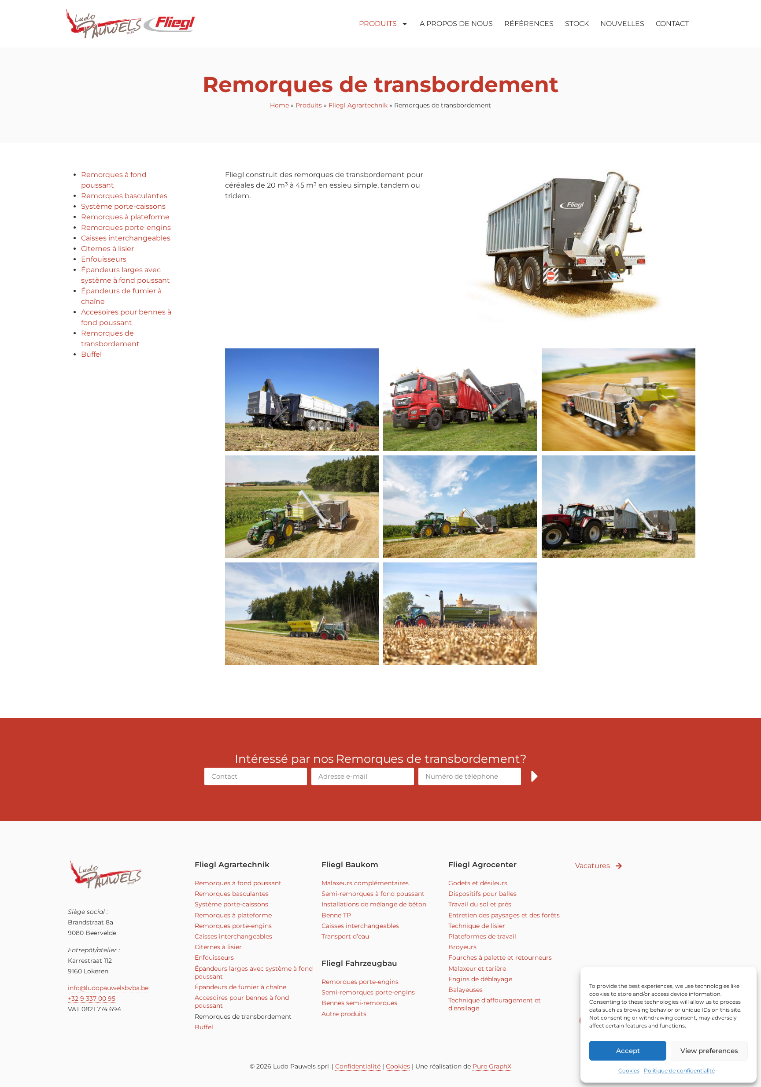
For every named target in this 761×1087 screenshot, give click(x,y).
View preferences (709, 1050)
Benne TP (336, 915)
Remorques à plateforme (125, 217)
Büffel (91, 354)
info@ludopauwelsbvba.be (108, 988)
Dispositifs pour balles (482, 894)
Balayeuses (465, 990)
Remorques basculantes (124, 196)
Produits (378, 23)
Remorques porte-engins (126, 227)
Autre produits (343, 1014)
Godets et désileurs (477, 883)
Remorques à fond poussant (238, 883)
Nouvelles (622, 23)
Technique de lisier (476, 926)
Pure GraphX (492, 1066)
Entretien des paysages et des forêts (504, 915)
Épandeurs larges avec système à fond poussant (254, 972)
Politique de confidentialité (679, 1070)
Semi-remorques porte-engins (368, 992)
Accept (628, 1050)
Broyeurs (462, 947)
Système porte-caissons (123, 206)
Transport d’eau (345, 936)
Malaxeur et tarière (477, 968)
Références (529, 23)
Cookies (628, 1070)
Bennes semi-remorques (359, 1003)
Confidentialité (357, 1066)
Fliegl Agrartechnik (358, 105)
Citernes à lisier (107, 248)
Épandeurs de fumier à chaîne (240, 987)
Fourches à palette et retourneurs (500, 957)
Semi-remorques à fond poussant (373, 894)
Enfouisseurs (103, 259)
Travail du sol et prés (479, 904)
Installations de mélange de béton (373, 904)
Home (279, 105)
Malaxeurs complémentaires (365, 883)
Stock (577, 23)
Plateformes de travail (482, 936)
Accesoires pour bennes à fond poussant (242, 1001)
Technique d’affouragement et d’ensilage (494, 1004)
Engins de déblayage (480, 979)
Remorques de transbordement (243, 1016)
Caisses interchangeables (125, 238)
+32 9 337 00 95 (91, 998)
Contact (672, 23)
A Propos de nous (456, 23)
